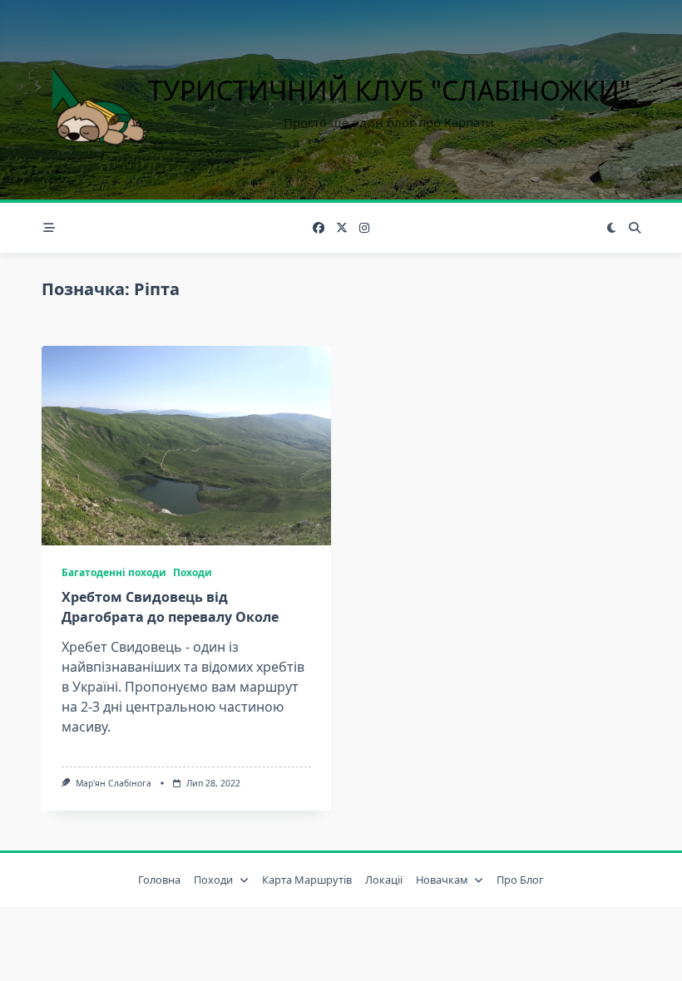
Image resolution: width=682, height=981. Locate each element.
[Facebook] (318, 228)
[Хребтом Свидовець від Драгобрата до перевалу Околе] (186, 445)
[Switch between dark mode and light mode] (612, 227)
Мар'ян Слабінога (113, 783)
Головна (159, 879)
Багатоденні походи (114, 572)
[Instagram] (364, 228)
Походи (192, 572)
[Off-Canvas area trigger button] (49, 227)
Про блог (520, 879)
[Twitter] (342, 228)
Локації (384, 879)
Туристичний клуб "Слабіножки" (389, 90)
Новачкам (442, 879)
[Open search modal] (634, 227)
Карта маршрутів (307, 879)
